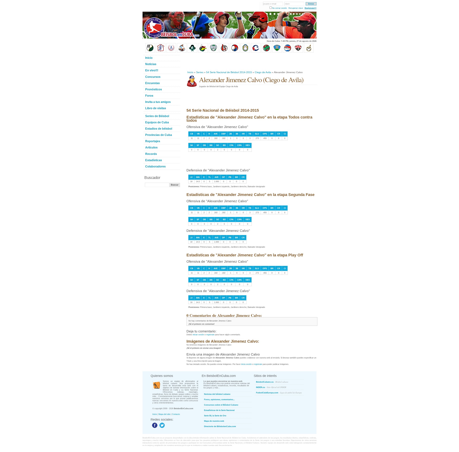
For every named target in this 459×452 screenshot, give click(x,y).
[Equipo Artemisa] (171, 52)
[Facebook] (154, 428)
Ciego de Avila (263, 72)
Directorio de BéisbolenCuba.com (220, 426)
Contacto (176, 414)
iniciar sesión (198, 334)
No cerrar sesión (279, 8)
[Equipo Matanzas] (203, 52)
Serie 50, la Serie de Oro (215, 416)
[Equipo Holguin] (277, 52)
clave (287, 4)
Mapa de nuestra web (214, 421)
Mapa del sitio (164, 414)
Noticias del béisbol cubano (217, 394)
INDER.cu (271, 387)
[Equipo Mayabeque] (182, 52)
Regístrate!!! (310, 8)
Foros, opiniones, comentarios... (219, 399)
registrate (210, 334)
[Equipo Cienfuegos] (213, 52)
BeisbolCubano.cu (272, 381)
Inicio (190, 72)
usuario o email (269, 4)
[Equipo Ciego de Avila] (245, 52)
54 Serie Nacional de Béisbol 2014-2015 (229, 72)
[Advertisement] (251, 62)
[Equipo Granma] (287, 52)
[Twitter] (161, 428)
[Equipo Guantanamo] (309, 52)
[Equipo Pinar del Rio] (150, 52)
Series (199, 72)
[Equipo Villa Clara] (224, 52)
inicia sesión (246, 364)
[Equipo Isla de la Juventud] (192, 52)
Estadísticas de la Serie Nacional (219, 410)
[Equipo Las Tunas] (266, 52)
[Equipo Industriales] (160, 52)
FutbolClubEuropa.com (279, 392)
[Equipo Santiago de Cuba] (298, 52)
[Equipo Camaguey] (256, 52)
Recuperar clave (295, 8)
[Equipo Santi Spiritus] (235, 52)
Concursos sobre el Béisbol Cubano (221, 405)
